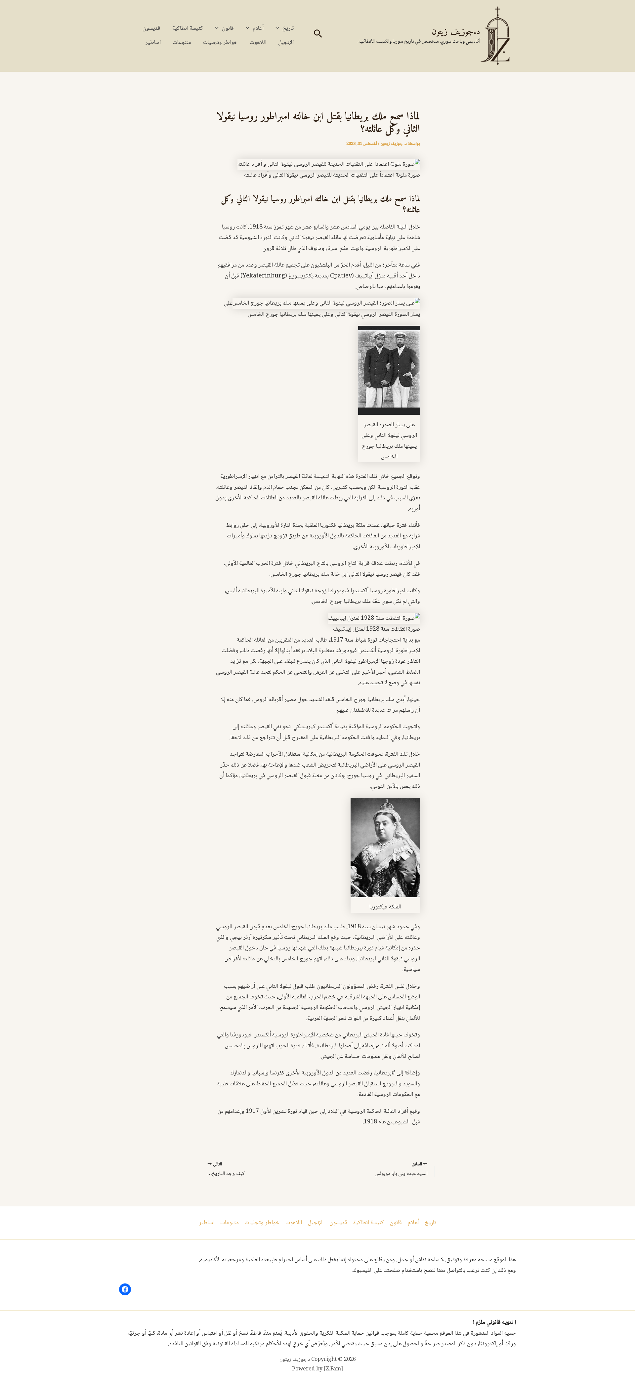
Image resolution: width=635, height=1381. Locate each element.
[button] (317, 36)
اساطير (153, 43)
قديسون (151, 28)
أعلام (258, 28)
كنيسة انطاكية (187, 28)
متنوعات (182, 43)
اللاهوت (258, 43)
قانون (228, 28)
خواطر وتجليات (220, 43)
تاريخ (288, 28)
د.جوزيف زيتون (456, 31)
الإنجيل (286, 43)
